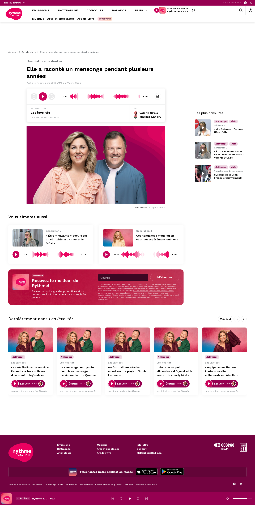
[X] (250, 3)
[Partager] (158, 96)
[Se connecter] (250, 10)
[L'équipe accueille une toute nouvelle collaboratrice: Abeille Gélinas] (224, 340)
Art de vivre (104, 452)
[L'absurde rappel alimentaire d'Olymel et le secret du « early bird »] (176, 340)
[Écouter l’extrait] (43, 96)
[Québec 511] (243, 451)
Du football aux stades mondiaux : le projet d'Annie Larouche (127, 371)
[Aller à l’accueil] (14, 14)
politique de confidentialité (125, 297)
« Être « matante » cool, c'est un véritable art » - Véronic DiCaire (66, 239)
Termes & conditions (19, 484)
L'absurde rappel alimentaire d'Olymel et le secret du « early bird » (175, 371)
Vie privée (37, 484)
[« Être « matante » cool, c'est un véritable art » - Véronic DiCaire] (27, 238)
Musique (102, 444)
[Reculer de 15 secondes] (34, 96)
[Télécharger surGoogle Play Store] (172, 472)
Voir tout (225, 319)
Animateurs (64, 452)
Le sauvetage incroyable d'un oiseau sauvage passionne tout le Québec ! (78, 371)
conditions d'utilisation (159, 297)
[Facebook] (245, 3)
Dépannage (50, 484)
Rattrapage (64, 448)
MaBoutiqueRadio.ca (149, 452)
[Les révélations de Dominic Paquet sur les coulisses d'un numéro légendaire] (30, 340)
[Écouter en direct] (156, 10)
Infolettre (142, 444)
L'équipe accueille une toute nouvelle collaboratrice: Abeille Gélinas (220, 371)
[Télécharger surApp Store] (147, 472)
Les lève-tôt (40, 112)
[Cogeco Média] (224, 448)
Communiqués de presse (108, 484)
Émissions (63, 444)
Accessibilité (86, 484)
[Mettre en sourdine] (227, 498)
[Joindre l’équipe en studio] (193, 10)
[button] (112, 498)
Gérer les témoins (68, 484)
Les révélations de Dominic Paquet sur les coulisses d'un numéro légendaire (30, 371)
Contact (141, 448)
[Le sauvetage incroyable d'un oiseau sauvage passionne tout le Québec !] (79, 340)
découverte (105, 18)
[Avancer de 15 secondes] (51, 96)
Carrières (128, 484)
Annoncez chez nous (146, 484)
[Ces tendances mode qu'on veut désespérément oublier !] (118, 238)
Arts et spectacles (108, 448)
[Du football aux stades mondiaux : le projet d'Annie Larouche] (127, 340)
